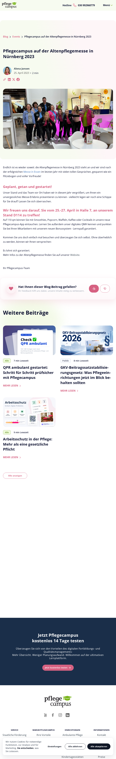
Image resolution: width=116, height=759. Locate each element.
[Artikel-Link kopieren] (5, 79)
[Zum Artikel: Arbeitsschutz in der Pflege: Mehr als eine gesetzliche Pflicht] (29, 412)
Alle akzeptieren (99, 746)
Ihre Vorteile (44, 735)
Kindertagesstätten (73, 757)
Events (16, 36)
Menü (106, 5)
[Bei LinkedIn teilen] (9, 79)
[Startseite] (10, 5)
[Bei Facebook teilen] (18, 79)
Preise (101, 757)
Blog (5, 36)
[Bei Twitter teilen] (14, 79)
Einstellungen (55, 746)
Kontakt (101, 735)
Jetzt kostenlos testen (56, 667)
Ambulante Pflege (73, 735)
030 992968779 (86, 5)
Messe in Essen (32, 171)
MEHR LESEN (12, 385)
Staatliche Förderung (14, 735)
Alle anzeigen (15, 475)
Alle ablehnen (75, 746)
